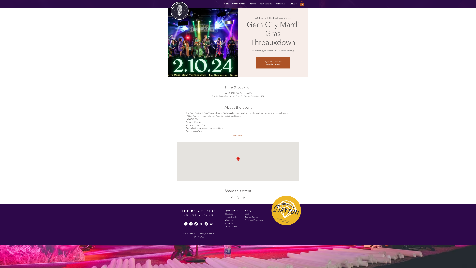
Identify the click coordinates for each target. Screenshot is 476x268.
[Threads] (201, 224)
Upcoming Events (232, 210)
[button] (239, 4)
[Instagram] (191, 224)
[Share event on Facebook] (232, 198)
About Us (229, 214)
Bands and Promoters (254, 220)
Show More (238, 135)
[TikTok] (196, 224)
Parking (248, 210)
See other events (273, 64)
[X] (206, 224)
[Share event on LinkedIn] (244, 198)
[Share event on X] (238, 198)
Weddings (229, 220)
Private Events (231, 217)
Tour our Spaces (251, 217)
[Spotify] (211, 224)
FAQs (247, 214)
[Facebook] (186, 224)
